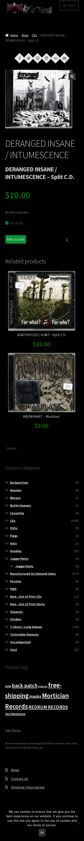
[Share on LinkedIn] (46, 57)
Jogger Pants (19, 559)
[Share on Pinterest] (37, 57)
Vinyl (13, 650)
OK (42, 832)
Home (14, 35)
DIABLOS (42, 686)
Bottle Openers (20, 505)
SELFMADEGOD (15, 714)
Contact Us (19, 778)
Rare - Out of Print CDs (26, 596)
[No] (78, 823)
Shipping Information (28, 787)
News (15, 770)
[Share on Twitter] (28, 57)
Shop (25, 35)
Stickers (16, 619)
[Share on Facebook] (19, 57)
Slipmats (16, 612)
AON (8, 686)
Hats (13, 543)
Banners (16, 490)
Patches (15, 581)
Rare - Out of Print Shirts (27, 604)
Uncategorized (20, 642)
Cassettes (17, 513)
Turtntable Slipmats (24, 634)
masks (35, 696)
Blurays (15, 498)
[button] (72, 76)
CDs (34, 35)
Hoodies (16, 551)
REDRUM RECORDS (48, 707)
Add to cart (16, 239)
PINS (13, 589)
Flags (14, 536)
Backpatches (19, 483)
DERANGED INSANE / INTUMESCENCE (40, 149)
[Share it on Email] (64, 57)
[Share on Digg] (55, 57)
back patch (24, 685)
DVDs (13, 528)
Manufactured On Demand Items (33, 574)
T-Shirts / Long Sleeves (26, 627)
